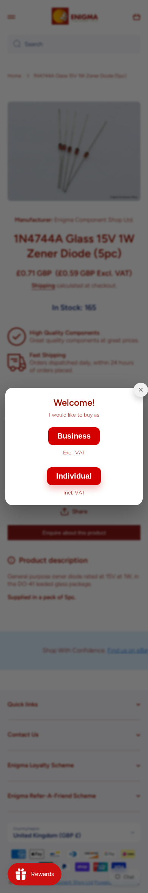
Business (74, 436)
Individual (74, 476)
